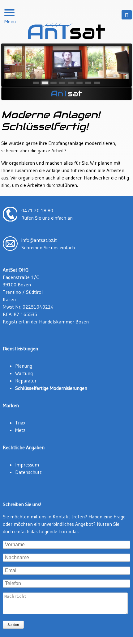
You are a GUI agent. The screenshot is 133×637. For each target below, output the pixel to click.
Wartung (24, 373)
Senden (13, 624)
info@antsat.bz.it (39, 240)
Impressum (27, 465)
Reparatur (25, 381)
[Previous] (15, 62)
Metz (20, 430)
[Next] (117, 62)
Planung (23, 366)
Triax (20, 423)
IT (127, 15)
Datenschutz (28, 472)
